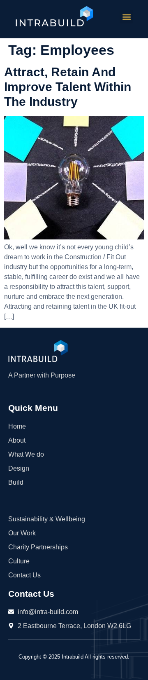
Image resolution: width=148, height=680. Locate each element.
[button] (126, 16)
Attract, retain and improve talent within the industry (67, 86)
